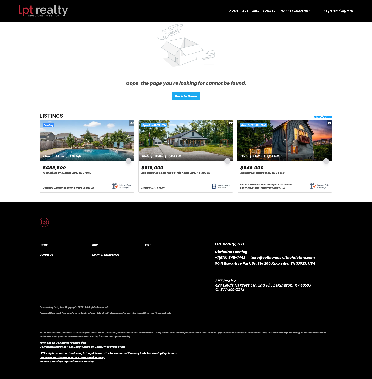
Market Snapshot (295, 11)
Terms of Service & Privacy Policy (59, 313)
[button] (43, 11)
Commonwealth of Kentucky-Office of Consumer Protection (82, 347)
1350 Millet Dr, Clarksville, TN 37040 (67, 173)
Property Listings (132, 313)
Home (234, 11)
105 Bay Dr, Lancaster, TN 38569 (262, 173)
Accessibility (163, 313)
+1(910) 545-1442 (230, 257)
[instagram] (226, 272)
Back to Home (186, 96)
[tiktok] (233, 272)
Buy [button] (245, 11)
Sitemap (149, 313)
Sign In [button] (347, 11)
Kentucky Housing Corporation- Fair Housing (67, 361)
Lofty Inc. (59, 307)
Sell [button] (255, 11)
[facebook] (218, 272)
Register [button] (331, 11)
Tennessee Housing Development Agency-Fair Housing (72, 357)
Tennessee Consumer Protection (63, 343)
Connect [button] (270, 11)
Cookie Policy (88, 313)
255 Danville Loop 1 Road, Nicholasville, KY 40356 (175, 173)
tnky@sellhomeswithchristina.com (282, 257)
